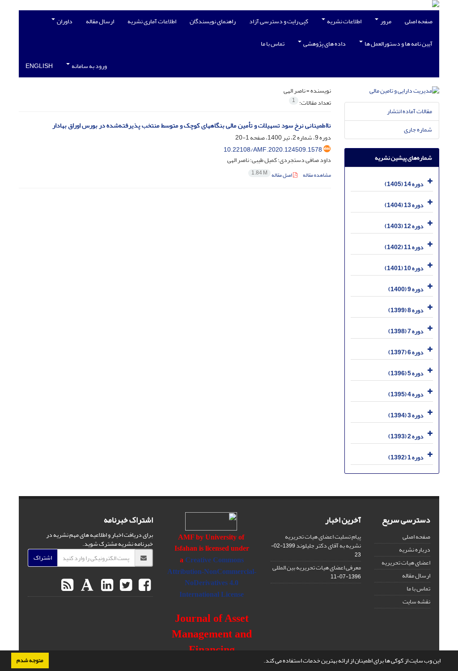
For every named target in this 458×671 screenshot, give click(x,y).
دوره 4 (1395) (406, 394)
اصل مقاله (272, 175)
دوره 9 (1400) (406, 289)
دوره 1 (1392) (406, 457)
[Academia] (86, 585)
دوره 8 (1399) (406, 310)
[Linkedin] (106, 585)
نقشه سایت (416, 601)
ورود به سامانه (89, 66)
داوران (64, 21)
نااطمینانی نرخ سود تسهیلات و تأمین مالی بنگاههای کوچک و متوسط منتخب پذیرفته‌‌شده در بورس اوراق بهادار (191, 125)
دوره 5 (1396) (406, 373)
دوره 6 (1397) (406, 352)
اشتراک (43, 558)
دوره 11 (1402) (404, 247)
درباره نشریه (414, 550)
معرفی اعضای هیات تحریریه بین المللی (316, 567)
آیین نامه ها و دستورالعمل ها (398, 44)
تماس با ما (272, 44)
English (39, 66)
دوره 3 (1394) (406, 415)
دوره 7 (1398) (406, 331)
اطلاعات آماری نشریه (151, 21)
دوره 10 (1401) (404, 268)
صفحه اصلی (419, 21)
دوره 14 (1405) (404, 184)
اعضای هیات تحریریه (406, 562)
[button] (261, 661)
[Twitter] (124, 585)
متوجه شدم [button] (30, 660)
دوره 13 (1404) (404, 205)
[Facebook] (143, 585)
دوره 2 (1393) (406, 436)
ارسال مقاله (100, 21)
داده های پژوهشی (324, 44)
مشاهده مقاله (317, 175)
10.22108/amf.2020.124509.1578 (273, 150)
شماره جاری (418, 129)
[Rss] (67, 585)
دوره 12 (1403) (404, 226)
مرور (385, 21)
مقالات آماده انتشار (409, 111)
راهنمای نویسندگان (213, 21)
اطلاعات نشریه (343, 21)
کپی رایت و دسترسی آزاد (278, 21)
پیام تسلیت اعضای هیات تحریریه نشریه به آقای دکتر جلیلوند (323, 541)
